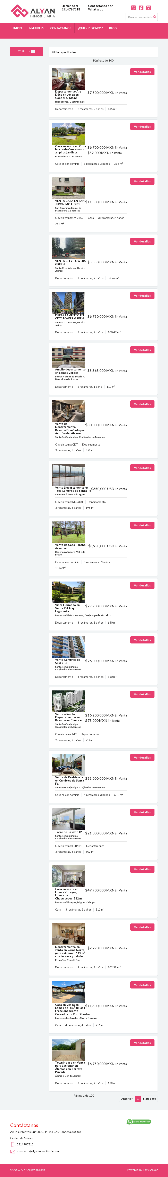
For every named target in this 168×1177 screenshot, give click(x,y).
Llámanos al (69, 6)
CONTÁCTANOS (60, 28)
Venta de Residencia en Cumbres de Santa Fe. (69, 780)
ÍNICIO (17, 28)
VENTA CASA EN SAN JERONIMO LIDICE (70, 202)
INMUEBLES (36, 28)
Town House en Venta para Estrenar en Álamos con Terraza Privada (70, 1067)
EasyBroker (150, 1169)
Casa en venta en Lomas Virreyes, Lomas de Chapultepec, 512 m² (69, 893)
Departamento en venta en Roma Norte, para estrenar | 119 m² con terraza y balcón (70, 951)
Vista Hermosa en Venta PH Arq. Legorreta (67, 608)
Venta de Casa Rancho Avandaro (70, 546)
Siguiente (149, 1098)
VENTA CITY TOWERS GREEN (70, 262)
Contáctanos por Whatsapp (100, 7)
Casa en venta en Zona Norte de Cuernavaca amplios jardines (70, 149)
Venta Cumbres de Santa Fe (68, 661)
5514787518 (70, 9)
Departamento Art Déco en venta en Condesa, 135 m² (68, 94)
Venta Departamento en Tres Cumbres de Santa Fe (73, 489)
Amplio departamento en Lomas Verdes (70, 371)
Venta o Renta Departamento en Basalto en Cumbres (69, 717)
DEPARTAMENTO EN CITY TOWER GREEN (69, 316)
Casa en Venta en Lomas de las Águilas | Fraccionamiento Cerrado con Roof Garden (73, 1009)
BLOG (113, 28)
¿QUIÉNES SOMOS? (90, 28)
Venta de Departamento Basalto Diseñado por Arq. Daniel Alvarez (70, 428)
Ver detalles (142, 71)
